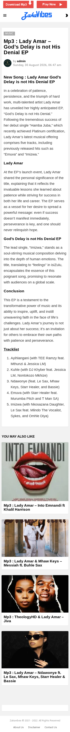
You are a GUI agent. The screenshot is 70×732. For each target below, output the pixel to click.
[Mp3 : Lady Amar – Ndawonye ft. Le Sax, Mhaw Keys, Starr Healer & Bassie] (35, 649)
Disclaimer (34, 727)
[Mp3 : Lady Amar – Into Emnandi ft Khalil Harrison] (35, 471)
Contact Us (51, 727)
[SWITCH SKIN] (66, 15)
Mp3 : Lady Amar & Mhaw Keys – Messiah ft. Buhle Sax (33, 563)
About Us (18, 727)
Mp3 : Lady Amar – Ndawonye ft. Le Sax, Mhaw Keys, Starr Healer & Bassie (34, 677)
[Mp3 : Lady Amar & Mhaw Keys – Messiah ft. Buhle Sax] (35, 538)
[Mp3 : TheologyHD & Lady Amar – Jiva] (35, 593)
